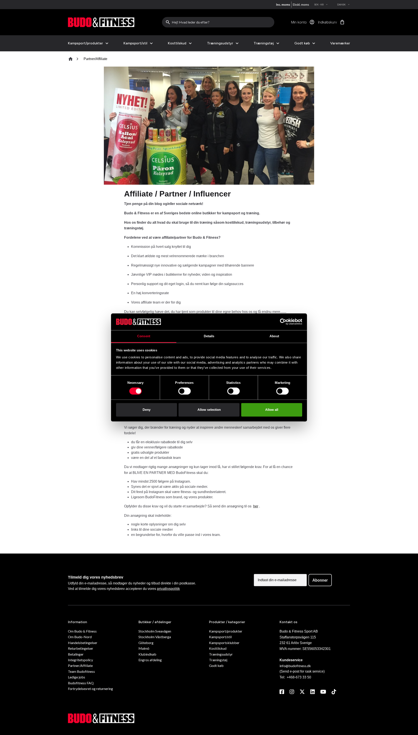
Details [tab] (209, 336)
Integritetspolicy (80, 660)
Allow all (271, 409)
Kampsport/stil (135, 43)
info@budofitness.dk (295, 666)
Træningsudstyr (220, 43)
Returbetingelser (80, 648)
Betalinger (76, 654)
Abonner (320, 580)
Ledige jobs (76, 677)
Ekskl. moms (301, 4)
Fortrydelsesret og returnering (90, 688)
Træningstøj (264, 43)
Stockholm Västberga (154, 637)
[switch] (184, 391)
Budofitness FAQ (81, 683)
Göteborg (145, 643)
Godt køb (302, 43)
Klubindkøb (147, 654)
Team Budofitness (81, 671)
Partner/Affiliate (80, 665)
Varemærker (340, 43)
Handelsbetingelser (82, 643)
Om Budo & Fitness (82, 631)
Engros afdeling (150, 660)
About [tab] (274, 336)
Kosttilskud (177, 43)
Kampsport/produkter (85, 43)
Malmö (143, 648)
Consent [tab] (143, 336)
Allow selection (209, 409)
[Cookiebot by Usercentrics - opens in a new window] (283, 322)
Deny (146, 409)
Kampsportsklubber (224, 643)
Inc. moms (283, 4)
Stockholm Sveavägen (154, 631)
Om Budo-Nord (80, 637)
